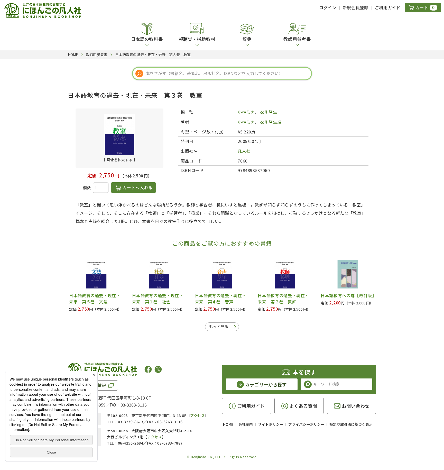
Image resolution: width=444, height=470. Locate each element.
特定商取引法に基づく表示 (351, 424)
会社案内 (245, 424)
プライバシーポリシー (306, 424)
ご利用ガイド (388, 7)
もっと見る (218, 326)
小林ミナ (246, 112)
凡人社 (244, 151)
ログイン (327, 7)
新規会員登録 (355, 7)
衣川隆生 (268, 112)
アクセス (197, 415)
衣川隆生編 (270, 122)
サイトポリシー (270, 424)
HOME (228, 424)
